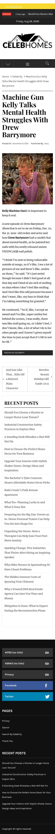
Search (5, 727)
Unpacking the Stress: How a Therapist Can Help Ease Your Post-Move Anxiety (26, 536)
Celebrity (19, 353)
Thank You (7, 741)
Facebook (11, 685)
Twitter (9, 696)
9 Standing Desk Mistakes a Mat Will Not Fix (25, 785)
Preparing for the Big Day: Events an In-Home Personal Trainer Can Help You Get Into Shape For (27, 519)
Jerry (46, 143)
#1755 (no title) (14, 652)
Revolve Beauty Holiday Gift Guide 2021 (41, 376)
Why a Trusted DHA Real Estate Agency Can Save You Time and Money (23, 594)
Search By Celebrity (12, 734)
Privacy (9, 674)
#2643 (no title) (14, 663)
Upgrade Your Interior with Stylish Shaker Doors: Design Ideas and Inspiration (25, 466)
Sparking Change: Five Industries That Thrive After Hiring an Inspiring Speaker (27, 552)
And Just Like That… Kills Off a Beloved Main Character (15, 379)
